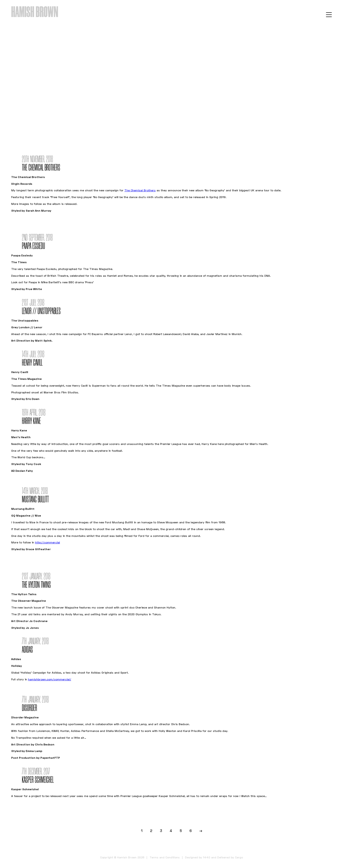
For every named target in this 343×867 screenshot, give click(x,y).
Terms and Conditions (165, 857)
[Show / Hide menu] (329, 14)
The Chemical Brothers (140, 190)
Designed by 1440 (197, 857)
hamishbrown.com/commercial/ (49, 679)
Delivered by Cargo (230, 857)
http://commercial (47, 542)
